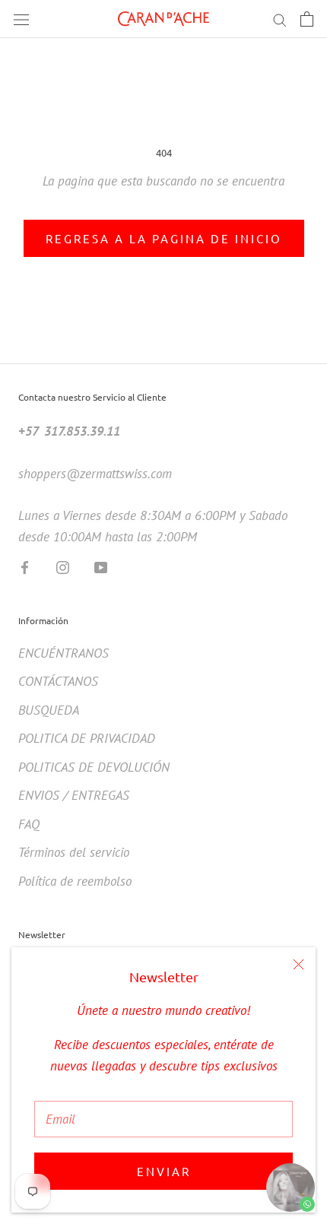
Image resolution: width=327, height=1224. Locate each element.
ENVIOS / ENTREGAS (73, 795)
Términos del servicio (73, 852)
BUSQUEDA (48, 710)
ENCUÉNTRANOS (63, 653)
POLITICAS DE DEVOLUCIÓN (94, 767)
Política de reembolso (75, 881)
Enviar (164, 1171)
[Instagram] (62, 566)
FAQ (29, 824)
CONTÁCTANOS (58, 681)
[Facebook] (24, 566)
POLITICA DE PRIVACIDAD (86, 738)
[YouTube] (100, 566)
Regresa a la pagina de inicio (164, 238)
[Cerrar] (298, 964)
